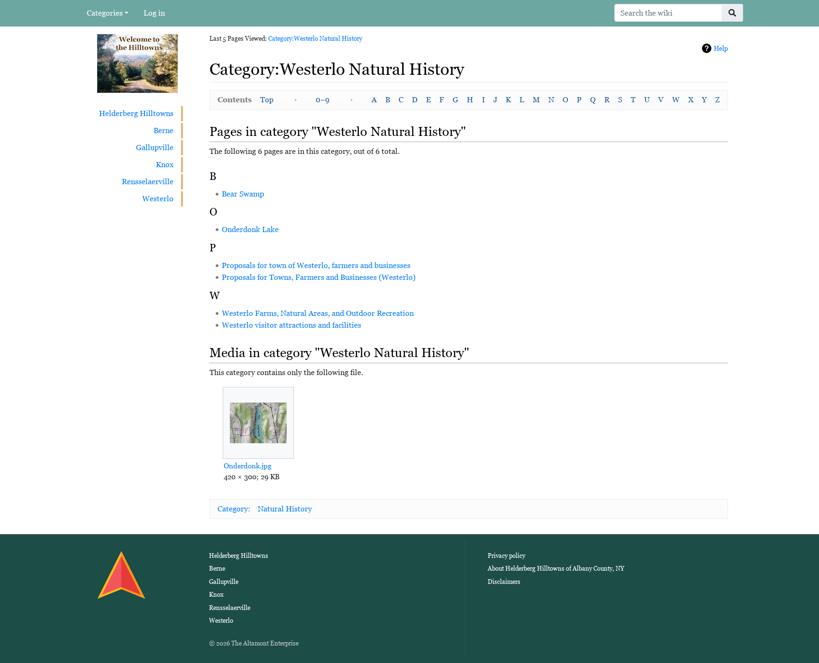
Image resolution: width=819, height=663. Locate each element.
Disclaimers (504, 581)
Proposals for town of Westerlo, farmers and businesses (316, 265)
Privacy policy (506, 555)
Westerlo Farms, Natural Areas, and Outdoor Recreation (318, 313)
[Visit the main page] (137, 62)
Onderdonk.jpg (248, 466)
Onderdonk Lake (250, 229)
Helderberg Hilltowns (136, 113)
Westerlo (157, 198)
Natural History (285, 508)
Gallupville (154, 147)
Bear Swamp (243, 193)
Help (721, 48)
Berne (163, 130)
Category (233, 508)
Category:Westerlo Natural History (315, 38)
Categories (105, 13)
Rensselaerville (147, 181)
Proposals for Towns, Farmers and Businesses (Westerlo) (319, 277)
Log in (154, 13)
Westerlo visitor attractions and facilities (291, 325)
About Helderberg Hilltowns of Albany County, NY (556, 568)
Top (266, 99)
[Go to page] (732, 13)
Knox (164, 164)
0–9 (322, 99)
